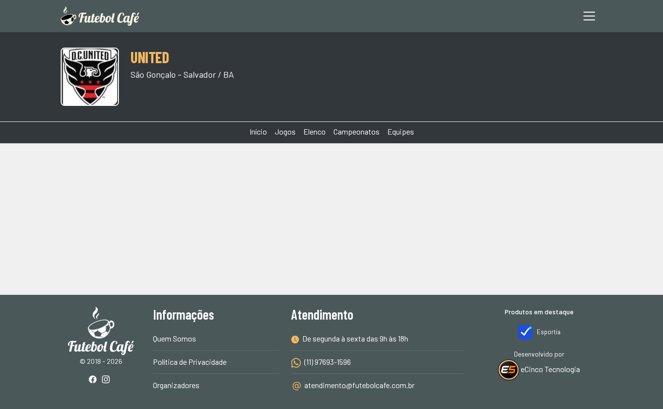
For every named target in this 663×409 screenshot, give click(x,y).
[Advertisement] (331, 180)
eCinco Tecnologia (549, 369)
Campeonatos (356, 131)
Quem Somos (174, 338)
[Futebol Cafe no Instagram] (108, 380)
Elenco (314, 131)
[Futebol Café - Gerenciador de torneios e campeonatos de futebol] (100, 16)
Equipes (400, 131)
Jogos (285, 131)
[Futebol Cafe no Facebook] (94, 380)
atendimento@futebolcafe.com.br (359, 385)
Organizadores (176, 385)
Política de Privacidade (190, 361)
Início (258, 131)
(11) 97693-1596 (327, 361)
